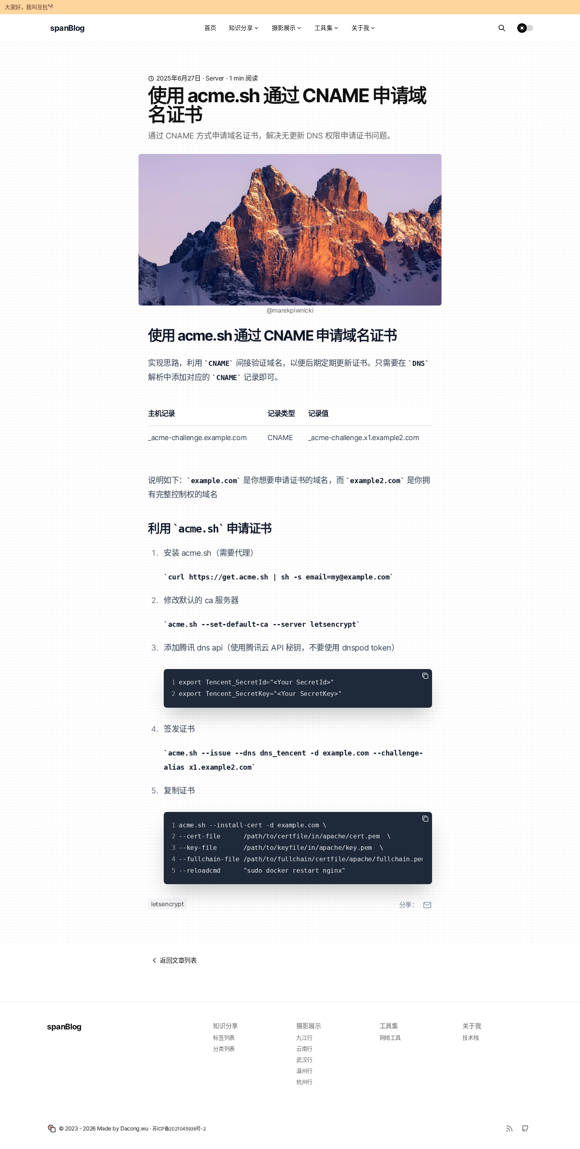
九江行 (304, 1037)
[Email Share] (427, 905)
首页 (210, 28)
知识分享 (241, 28)
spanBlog (64, 1026)
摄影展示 (284, 28)
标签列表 (223, 1037)
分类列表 (223, 1048)
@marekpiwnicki (290, 310)
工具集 (323, 28)
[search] (505, 28)
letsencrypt (167, 904)
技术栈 (470, 1037)
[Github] (525, 1128)
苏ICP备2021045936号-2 (179, 1129)
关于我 (360, 28)
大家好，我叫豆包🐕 (29, 7)
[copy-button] (425, 675)
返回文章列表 (178, 960)
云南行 (304, 1048)
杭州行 (304, 1081)
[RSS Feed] (509, 1128)
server (215, 78)
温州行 (304, 1070)
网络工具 (390, 1037)
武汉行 (304, 1059)
